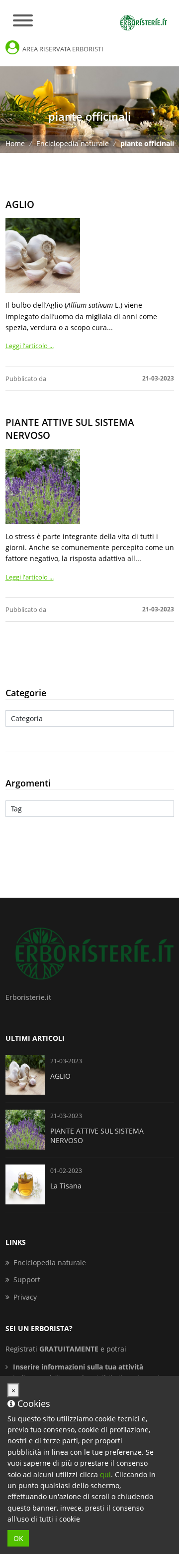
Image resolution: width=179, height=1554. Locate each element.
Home (16, 143)
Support (26, 1279)
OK (18, 1538)
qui (105, 1474)
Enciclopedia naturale (73, 143)
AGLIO (19, 204)
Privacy (25, 1297)
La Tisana (66, 1185)
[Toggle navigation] (22, 21)
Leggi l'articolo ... (29, 345)
